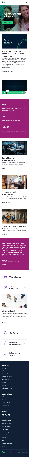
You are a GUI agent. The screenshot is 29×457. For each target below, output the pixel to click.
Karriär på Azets (6, 202)
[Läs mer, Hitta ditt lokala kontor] (25, 343)
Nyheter (4, 382)
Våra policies (5, 397)
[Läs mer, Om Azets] (25, 333)
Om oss (4, 368)
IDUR (3, 446)
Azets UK (5, 437)
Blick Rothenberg (7, 443)
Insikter (4, 385)
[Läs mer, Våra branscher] (25, 287)
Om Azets (4, 168)
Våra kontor (5, 374)
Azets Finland (6, 426)
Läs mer (3, 234)
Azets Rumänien (7, 435)
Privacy (4, 400)
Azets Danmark (6, 423)
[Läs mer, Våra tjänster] (25, 277)
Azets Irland (5, 429)
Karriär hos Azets (7, 376)
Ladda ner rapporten (7, 71)
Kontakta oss (7, 22)
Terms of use (6, 405)
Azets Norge (6, 432)
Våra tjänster (6, 371)
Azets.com (5, 440)
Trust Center (6, 402)
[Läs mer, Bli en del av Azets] (25, 354)
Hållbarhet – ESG (7, 388)
